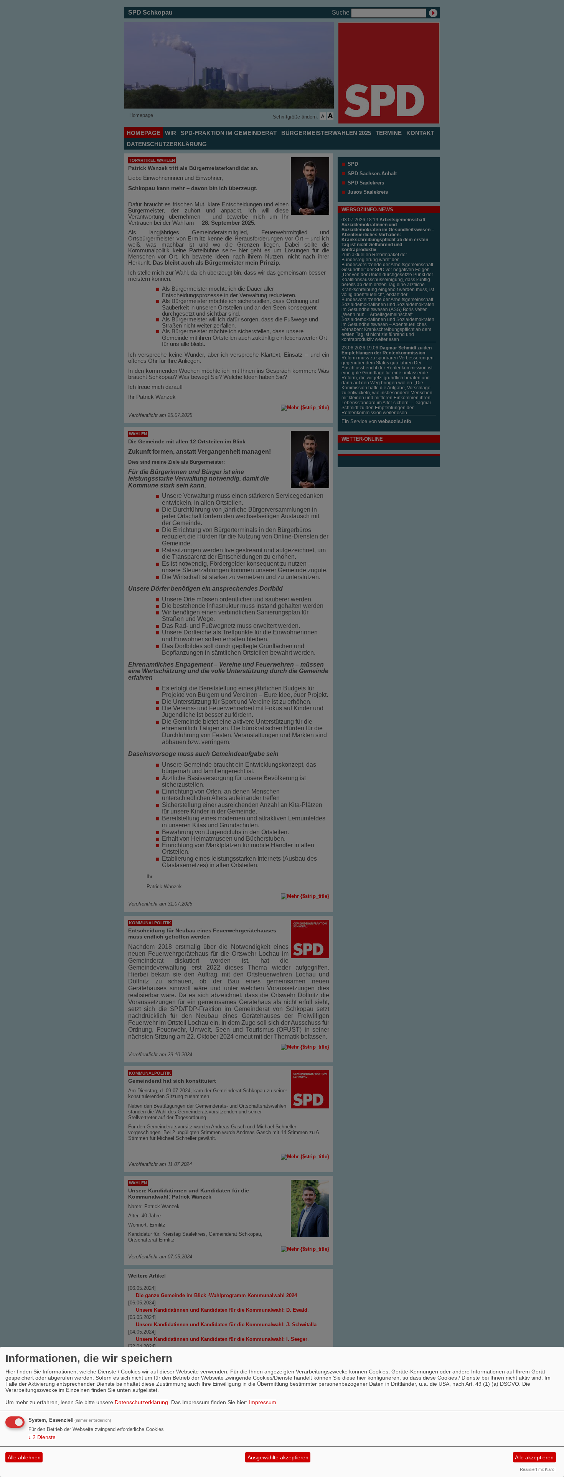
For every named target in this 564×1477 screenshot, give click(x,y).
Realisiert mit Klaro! (538, 1469)
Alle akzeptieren (534, 1457)
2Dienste (42, 1437)
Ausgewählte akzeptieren (277, 1457)
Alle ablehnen (24, 1457)
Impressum (262, 1402)
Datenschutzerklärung (141, 1402)
